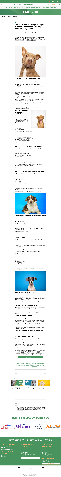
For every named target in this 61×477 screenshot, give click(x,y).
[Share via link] (21, 370)
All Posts (3, 16)
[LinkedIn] (46, 1)
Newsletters (15, 16)
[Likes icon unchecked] (17, 410)
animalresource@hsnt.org (25, 450)
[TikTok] (44, 1)
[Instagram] (42, 1)
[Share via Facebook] (15, 370)
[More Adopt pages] (7, 7)
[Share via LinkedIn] (19, 370)
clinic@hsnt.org (44, 450)
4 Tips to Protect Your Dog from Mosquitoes (43, 388)
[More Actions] (45, 405)
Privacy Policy (35, 474)
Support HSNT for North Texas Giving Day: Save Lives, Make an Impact (16, 388)
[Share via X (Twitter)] (17, 370)
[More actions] (45, 22)
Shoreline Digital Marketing (32, 475)
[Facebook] (39, 1)
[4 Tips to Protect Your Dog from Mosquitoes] (44, 383)
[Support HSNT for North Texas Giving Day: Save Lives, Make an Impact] (17, 383)
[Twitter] (45, 1)
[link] (58, 4)
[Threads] (43, 1)
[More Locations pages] (49, 7)
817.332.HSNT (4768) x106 (25, 449)
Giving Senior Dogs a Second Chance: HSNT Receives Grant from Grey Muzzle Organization (30, 388)
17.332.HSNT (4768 (45, 449)
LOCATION (47, 446)
